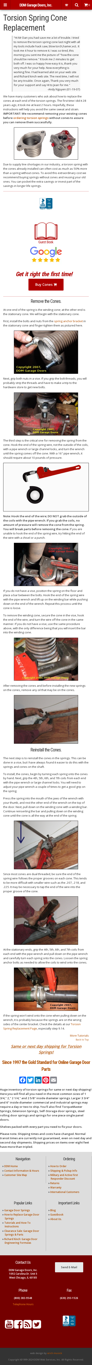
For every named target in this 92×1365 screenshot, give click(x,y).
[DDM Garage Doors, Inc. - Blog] (27, 1326)
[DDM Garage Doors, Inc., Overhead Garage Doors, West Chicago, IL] (46, 209)
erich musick (54, 1353)
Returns (54, 1183)
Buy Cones (44, 284)
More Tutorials (79, 1035)
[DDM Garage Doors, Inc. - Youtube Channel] (9, 1326)
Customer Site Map (15, 1175)
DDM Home (11, 1166)
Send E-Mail (69, 1267)
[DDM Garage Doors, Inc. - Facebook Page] (18, 1326)
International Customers (64, 1192)
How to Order (58, 1166)
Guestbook (56, 1214)
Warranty (55, 1187)
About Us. (56, 1219)
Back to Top (82, 1039)
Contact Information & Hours (21, 1170)
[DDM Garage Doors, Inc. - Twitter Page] (37, 1326)
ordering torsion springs (31, 118)
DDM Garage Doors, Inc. (35, 5)
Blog (53, 1210)
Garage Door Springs (17, 1210)
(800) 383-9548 (23, 1298)
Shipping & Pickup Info (63, 1170)
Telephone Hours (23, 1304)
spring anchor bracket (68, 321)
